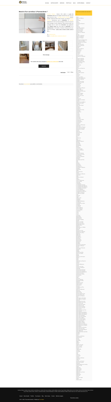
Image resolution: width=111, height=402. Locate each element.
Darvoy (77, 130)
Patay (77, 277)
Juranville (78, 182)
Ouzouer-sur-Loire (80, 273)
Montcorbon (78, 239)
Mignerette (78, 234)
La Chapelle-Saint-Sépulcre (81, 187)
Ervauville (78, 143)
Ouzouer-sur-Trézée (80, 274)
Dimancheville (79, 132)
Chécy (77, 97)
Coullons (78, 116)
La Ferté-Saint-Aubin (80, 190)
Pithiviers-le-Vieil (79, 282)
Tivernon (78, 354)
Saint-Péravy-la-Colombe (81, 327)
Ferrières (78, 152)
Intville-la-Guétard (80, 177)
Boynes (77, 63)
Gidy (77, 160)
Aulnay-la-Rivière (79, 29)
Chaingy (78, 80)
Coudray (78, 114)
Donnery (78, 133)
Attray (77, 25)
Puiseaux (78, 288)
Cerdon (77, 75)
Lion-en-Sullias (79, 209)
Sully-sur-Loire (79, 345)
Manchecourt (79, 218)
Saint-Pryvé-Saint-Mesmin (81, 329)
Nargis (77, 250)
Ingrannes (78, 175)
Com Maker (41, 399)
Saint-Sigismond (79, 330)
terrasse (67, 17)
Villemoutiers (78, 369)
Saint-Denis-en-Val (80, 305)
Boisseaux (78, 52)
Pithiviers (78, 281)
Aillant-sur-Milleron (80, 18)
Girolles (77, 163)
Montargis (78, 236)
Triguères (78, 359)
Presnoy (78, 286)
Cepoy (77, 73)
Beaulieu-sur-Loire (80, 44)
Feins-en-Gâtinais (80, 150)
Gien (77, 161)
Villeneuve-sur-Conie (80, 372)
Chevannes (78, 98)
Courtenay (78, 122)
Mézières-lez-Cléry (80, 232)
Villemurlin (78, 371)
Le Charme (78, 202)
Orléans (77, 262)
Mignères (78, 233)
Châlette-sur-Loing (80, 81)
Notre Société (54, 3)
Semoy (77, 338)
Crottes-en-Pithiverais (80, 124)
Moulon (77, 246)
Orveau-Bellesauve (80, 264)
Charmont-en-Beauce (80, 87)
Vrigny (77, 378)
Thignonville (78, 349)
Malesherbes (79, 217)
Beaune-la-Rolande (80, 45)
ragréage (71, 20)
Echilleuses (78, 138)
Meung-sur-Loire (79, 230)
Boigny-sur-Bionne (80, 48)
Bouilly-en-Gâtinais (80, 59)
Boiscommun (79, 49)
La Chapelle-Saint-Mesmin (81, 185)
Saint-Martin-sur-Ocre (80, 323)
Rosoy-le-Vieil (79, 292)
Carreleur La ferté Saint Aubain (40, 391)
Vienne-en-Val (79, 365)
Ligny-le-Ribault (79, 207)
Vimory (77, 376)
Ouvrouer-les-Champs (80, 269)
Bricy (77, 69)
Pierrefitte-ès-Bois (80, 280)
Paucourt (78, 278)
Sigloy (77, 341)
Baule (77, 38)
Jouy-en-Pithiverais (80, 180)
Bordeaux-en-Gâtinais (80, 56)
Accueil (47, 3)
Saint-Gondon (79, 311)
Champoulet (78, 83)
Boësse (77, 47)
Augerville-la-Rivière (80, 28)
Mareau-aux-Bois (79, 221)
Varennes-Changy (80, 362)
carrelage (59, 17)
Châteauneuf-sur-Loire (80, 91)
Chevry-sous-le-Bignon (81, 102)
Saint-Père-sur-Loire (80, 328)
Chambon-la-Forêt (80, 82)
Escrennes (78, 144)
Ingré (77, 176)
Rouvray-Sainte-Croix (80, 293)
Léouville (78, 204)
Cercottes (78, 74)
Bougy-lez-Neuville (80, 58)
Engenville (78, 140)
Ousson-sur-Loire (79, 266)
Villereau (78, 373)
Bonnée (77, 54)
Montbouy (78, 238)
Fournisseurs (37, 396)
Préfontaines (78, 285)
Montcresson (79, 240)
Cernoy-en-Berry (79, 77)
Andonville (78, 20)
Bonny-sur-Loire (79, 55)
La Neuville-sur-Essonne (81, 191)
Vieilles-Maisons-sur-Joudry (81, 364)
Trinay (77, 360)
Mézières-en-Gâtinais (80, 231)
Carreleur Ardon (31, 391)
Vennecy (78, 363)
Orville (77, 265)
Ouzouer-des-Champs (80, 270)
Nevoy (77, 254)
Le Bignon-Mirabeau (80, 201)
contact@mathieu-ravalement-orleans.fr (58, 36)
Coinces (78, 106)
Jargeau (78, 179)
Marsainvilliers (79, 225)
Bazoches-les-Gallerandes (81, 40)
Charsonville (78, 89)
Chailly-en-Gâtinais (80, 79)
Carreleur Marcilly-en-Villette (63, 391)
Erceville (78, 142)
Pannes (77, 276)
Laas (77, 194)
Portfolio (68, 3)
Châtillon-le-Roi (79, 94)
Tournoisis (78, 355)
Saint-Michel (78, 326)
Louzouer (78, 215)
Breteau (77, 66)
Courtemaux (78, 120)
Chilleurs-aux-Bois (80, 103)
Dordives (78, 134)
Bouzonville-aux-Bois (80, 61)
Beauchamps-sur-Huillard (81, 42)
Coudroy (78, 115)
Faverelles (78, 147)
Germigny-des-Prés (80, 159)
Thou (77, 352)
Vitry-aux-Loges (79, 377)
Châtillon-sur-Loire (80, 95)
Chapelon (78, 86)
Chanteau (78, 84)
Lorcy (77, 212)
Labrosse (78, 195)
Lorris (77, 213)
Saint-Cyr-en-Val (79, 303)
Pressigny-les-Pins (80, 287)
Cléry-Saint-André (80, 105)
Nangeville (78, 249)
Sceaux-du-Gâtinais (80, 336)
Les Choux (78, 206)
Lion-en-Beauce (79, 208)
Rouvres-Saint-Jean (80, 294)
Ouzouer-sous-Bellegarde (81, 271)
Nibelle (77, 255)
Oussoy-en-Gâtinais (80, 267)
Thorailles (78, 351)
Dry (77, 136)
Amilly (77, 19)
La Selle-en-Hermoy (80, 192)
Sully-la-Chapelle (79, 344)
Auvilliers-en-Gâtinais (80, 32)
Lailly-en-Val (78, 197)
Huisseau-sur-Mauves (80, 173)
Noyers (77, 257)
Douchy (77, 135)
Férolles (78, 151)
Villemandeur (79, 368)
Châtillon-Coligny (79, 93)
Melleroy (78, 226)
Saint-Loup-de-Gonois (80, 318)
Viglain (77, 366)
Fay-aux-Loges (79, 148)
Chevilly (77, 101)
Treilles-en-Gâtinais (80, 357)
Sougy (77, 343)
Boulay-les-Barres (80, 60)
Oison (77, 258)
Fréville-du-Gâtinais (80, 156)
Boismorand (78, 50)
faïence (63, 17)
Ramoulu (78, 290)
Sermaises (78, 340)
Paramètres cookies (74, 397)
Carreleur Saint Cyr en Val (72, 391)
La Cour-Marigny (79, 189)
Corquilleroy (78, 111)
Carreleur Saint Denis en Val (82, 391)
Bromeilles (78, 70)
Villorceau (78, 375)
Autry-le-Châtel (79, 31)
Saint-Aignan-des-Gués (81, 298)
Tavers (77, 348)
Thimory (78, 350)
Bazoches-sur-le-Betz (80, 41)
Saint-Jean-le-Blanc (80, 317)
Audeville (78, 26)
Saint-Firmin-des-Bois (80, 306)
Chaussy (78, 96)
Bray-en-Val (78, 65)
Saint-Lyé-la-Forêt (80, 320)
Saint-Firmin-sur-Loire (80, 307)
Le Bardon (78, 200)
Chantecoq (78, 85)
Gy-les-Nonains (79, 171)
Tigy (77, 353)
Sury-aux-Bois (79, 347)
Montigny (78, 242)
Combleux (78, 107)
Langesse (78, 198)
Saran (77, 335)
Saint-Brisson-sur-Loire (81, 302)
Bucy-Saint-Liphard (80, 72)
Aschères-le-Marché (80, 23)
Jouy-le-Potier (79, 181)
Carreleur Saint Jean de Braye (45, 390)
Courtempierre (79, 121)
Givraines (78, 164)
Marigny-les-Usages (80, 224)
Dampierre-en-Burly (80, 129)
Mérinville (78, 228)
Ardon (77, 17)
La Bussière (78, 183)
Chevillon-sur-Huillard (80, 99)
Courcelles (78, 118)
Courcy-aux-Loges (80, 119)
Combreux (78, 108)
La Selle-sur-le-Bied (80, 193)
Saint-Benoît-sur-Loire (80, 301)
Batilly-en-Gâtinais (80, 36)
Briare (77, 67)
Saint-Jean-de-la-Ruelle (81, 316)
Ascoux (77, 24)
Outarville (78, 268)
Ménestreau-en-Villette (80, 227)
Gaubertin (78, 157)
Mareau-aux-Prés (79, 222)
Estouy (77, 146)
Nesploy (78, 251)
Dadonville (78, 126)
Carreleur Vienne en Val (79, 390)
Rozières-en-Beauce (80, 295)
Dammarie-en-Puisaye (80, 127)
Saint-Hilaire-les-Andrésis (81, 312)
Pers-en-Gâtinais (79, 279)
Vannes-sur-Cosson (80, 361)
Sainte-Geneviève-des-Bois (81, 331)
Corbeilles (78, 110)
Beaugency (78, 43)
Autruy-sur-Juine (79, 30)
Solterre (77, 342)
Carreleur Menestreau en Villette (51, 391)
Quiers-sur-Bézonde (80, 289)
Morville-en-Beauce (80, 245)
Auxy (77, 33)
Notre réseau (80, 3)
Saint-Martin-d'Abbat (80, 322)
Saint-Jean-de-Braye (80, 315)
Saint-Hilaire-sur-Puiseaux (81, 314)
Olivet (77, 259)
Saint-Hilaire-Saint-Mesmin (81, 313)
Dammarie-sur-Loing (80, 128)
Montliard (78, 243)
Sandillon (78, 332)
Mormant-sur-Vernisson (81, 244)
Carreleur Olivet (87, 390)
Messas (77, 229)
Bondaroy (78, 53)
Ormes (77, 263)
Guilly (77, 170)
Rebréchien (78, 291)
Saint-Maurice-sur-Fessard (81, 325)
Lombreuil (78, 210)
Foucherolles (79, 155)
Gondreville (78, 165)
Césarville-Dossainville (80, 78)
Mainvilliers (78, 216)
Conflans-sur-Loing (80, 109)
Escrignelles (78, 145)
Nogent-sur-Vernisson (80, 256)
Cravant (77, 123)
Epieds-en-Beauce (80, 141)
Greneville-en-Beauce (80, 167)
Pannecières (78, 275)
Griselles (78, 168)
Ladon (77, 196)
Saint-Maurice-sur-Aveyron (81, 324)
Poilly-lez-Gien (79, 283)
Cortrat (77, 112)
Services (62, 3)
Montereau (78, 241)
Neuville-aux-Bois (79, 252)
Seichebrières (79, 337)
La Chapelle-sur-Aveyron (81, 188)
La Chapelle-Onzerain (80, 184)
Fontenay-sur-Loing (80, 154)
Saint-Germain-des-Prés (81, 310)
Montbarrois (78, 237)
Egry (77, 139)
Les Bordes (78, 205)
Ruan (77, 296)
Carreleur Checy (27, 390)
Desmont (78, 131)
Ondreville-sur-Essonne (81, 261)
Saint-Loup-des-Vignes (80, 319)
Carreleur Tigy (60, 390)
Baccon (77, 34)
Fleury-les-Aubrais (80, 153)
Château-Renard (79, 90)
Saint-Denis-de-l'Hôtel (80, 304)
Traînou (77, 356)
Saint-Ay (78, 300)
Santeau (78, 333)
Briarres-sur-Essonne (80, 68)
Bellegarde (78, 46)
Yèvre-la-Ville (79, 379)
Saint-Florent (79, 308)
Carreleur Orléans (51, 14)
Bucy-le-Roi (78, 71)
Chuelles (78, 104)
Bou (77, 57)
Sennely (78, 339)
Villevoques (78, 374)
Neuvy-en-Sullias (79, 253)
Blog (74, 3)
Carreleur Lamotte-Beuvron (35, 390)
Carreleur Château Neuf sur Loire (69, 390)
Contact (88, 3)
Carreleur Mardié (54, 390)
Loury (77, 214)
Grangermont (79, 166)
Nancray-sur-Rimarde (80, 247)
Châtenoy (78, 92)
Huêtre (77, 172)
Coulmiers (78, 117)
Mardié (77, 220)
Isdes (77, 178)
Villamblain (78, 367)
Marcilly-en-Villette (80, 219)
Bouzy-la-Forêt (79, 62)
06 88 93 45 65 (52, 34)
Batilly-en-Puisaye (80, 37)
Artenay (77, 22)
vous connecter (27, 84)
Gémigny (78, 158)
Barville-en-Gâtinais (80, 35)
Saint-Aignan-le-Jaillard (81, 299)
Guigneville (78, 169)
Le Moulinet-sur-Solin (80, 203)
